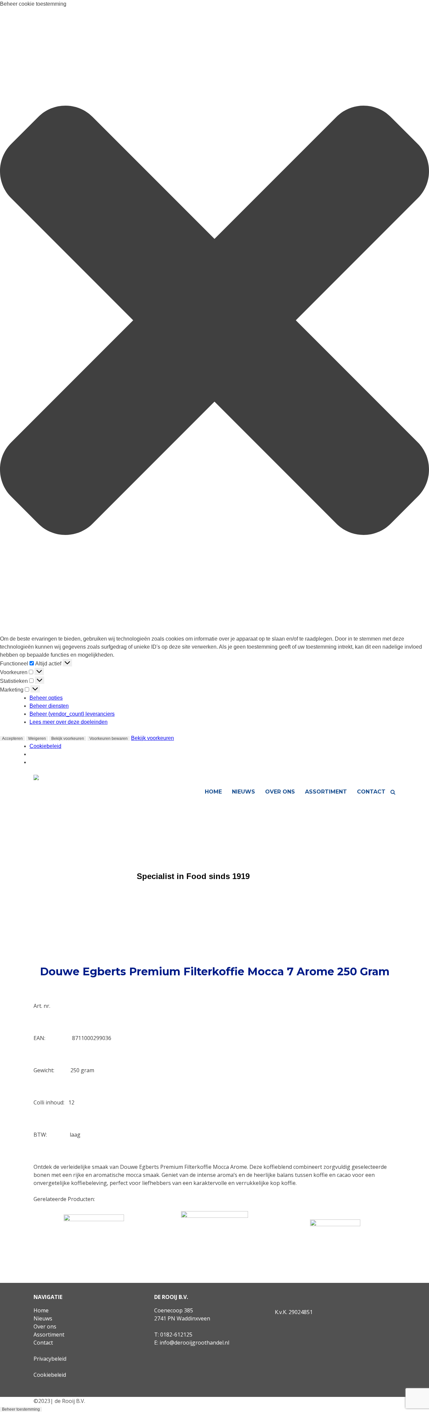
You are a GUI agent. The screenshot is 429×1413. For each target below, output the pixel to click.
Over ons (280, 792)
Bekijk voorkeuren (67, 738)
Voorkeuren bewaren (108, 738)
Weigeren (37, 738)
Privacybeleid (50, 1358)
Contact (371, 792)
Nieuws (243, 792)
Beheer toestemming (21, 1409)
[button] (214, 321)
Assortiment (326, 792)
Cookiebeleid (45, 746)
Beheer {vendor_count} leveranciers (72, 714)
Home (213, 792)
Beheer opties (46, 698)
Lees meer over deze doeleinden (68, 722)
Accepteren (12, 738)
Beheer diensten (49, 706)
